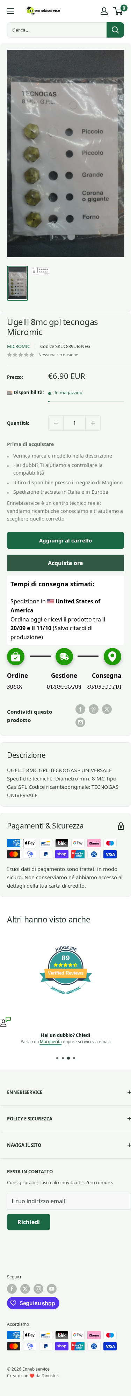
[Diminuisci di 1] (56, 423)
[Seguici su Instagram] (38, 1289)
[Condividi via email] (80, 722)
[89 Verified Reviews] (66, 997)
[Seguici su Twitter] (25, 1289)
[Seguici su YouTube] (52, 1289)
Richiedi (28, 1222)
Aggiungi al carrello (65, 540)
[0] (118, 11)
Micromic (18, 346)
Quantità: (18, 423)
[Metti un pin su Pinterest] (94, 709)
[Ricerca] (115, 30)
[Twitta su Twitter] (107, 709)
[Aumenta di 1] (93, 423)
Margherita (51, 1042)
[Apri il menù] (10, 11)
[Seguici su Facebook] (12, 1289)
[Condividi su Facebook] (80, 709)
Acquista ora (65, 563)
